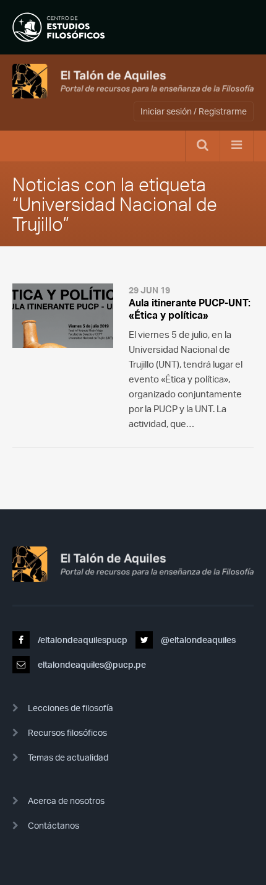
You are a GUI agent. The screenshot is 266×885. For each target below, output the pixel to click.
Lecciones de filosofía (70, 707)
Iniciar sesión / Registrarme (193, 111)
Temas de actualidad (68, 757)
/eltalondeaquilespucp (81, 639)
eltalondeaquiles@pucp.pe (91, 664)
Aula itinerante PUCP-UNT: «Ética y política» (190, 308)
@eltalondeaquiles (197, 639)
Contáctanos (53, 825)
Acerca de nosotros (66, 800)
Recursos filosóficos (67, 732)
